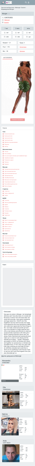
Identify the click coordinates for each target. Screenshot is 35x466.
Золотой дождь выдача (11, 254)
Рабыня (6, 206)
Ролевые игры (8, 211)
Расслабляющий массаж (11, 184)
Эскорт (6, 151)
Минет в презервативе (10, 220)
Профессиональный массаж (12, 169)
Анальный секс (8, 136)
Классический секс (9, 133)
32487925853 (8, 17)
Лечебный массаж (9, 177)
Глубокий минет (9, 224)
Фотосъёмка (8, 153)
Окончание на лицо (9, 249)
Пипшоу (7, 162)
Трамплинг (7, 215)
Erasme (23, 7)
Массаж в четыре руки (10, 179)
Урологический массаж (11, 173)
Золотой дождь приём (10, 256)
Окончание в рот (9, 245)
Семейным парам (9, 158)
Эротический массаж (10, 171)
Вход (29, 2)
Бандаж (6, 213)
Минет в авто (8, 226)
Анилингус (7, 230)
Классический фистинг (10, 235)
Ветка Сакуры (8, 186)
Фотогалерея (7, 57)
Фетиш (6, 146)
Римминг (7, 164)
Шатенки (22, 51)
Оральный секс (8, 138)
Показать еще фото (17, 119)
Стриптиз (7, 191)
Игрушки (7, 144)
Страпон (7, 208)
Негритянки (23, 47)
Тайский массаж (9, 175)
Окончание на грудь (10, 247)
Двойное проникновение (11, 142)
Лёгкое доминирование (11, 202)
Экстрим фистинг (9, 240)
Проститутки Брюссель (7, 7)
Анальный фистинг (9, 238)
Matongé (17, 7)
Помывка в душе (9, 160)
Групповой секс (9, 140)
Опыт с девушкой (9, 222)
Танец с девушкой (9, 193)
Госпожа (7, 200)
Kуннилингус (8, 228)
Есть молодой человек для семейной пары (16, 155)
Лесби (6, 195)
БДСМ (6, 204)
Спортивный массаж (10, 182)
